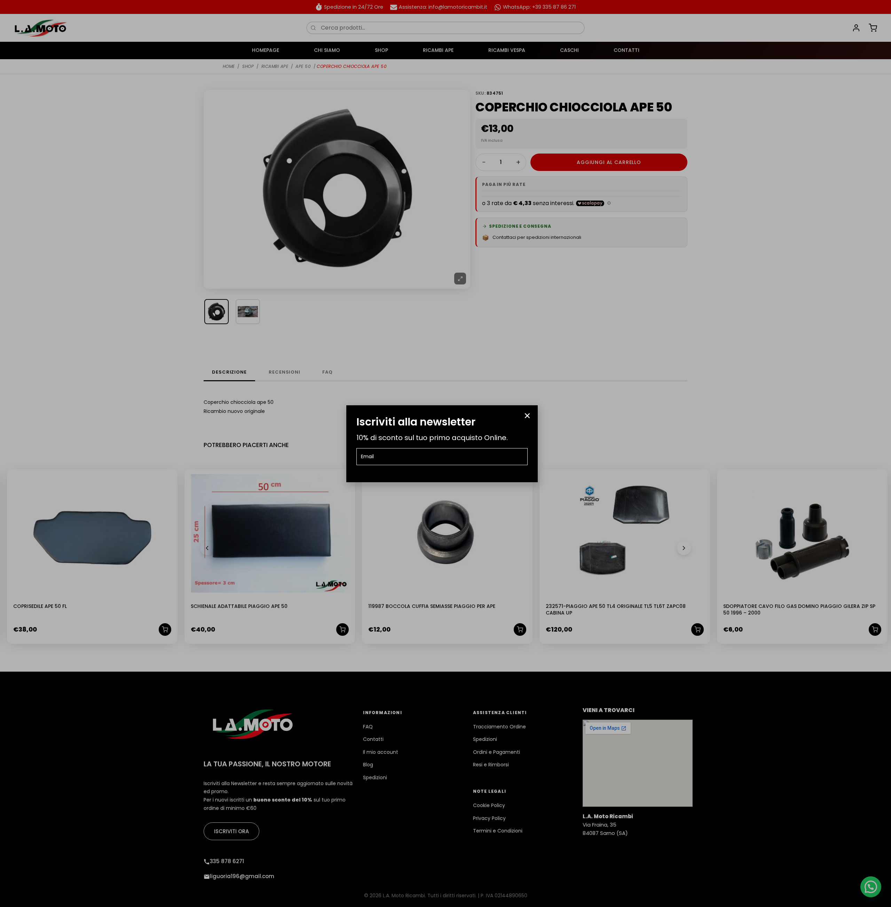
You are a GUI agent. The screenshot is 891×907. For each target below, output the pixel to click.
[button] (527, 415)
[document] (445, 453)
